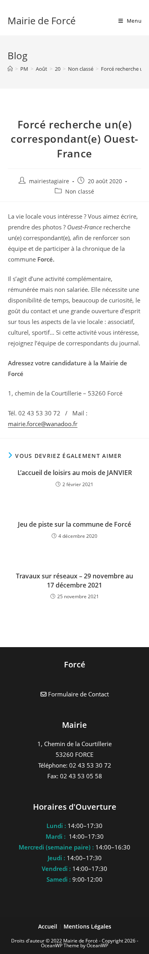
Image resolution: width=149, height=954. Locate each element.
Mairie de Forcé (41, 20)
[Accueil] (10, 68)
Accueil (48, 926)
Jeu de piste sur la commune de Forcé (74, 524)
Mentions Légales (87, 926)
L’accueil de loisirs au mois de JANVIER (74, 472)
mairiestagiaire (49, 181)
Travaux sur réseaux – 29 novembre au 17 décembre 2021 (74, 580)
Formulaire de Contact (77, 694)
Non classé (79, 191)
